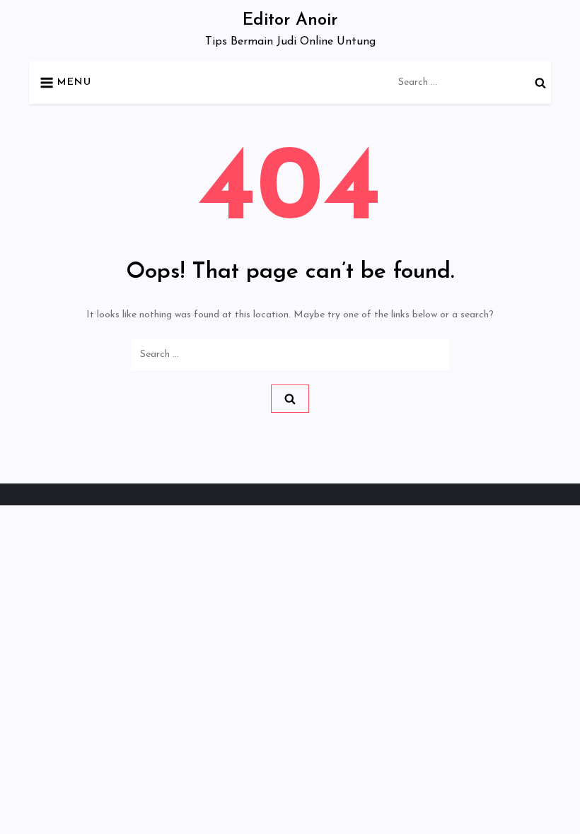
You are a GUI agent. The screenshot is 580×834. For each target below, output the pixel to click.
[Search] (540, 82)
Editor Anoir (290, 20)
